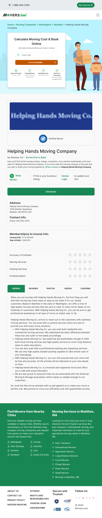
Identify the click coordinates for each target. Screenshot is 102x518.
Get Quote (51, 191)
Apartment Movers (64, 451)
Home (10, 24)
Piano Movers (62, 468)
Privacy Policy (16, 500)
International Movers (65, 447)
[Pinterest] (93, 498)
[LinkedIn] (90, 498)
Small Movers (62, 472)
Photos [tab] (51, 288)
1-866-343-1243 (20, 5)
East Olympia (17, 446)
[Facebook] (76, 498)
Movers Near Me (17, 504)
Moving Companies (26, 24)
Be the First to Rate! (36, 157)
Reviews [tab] (33, 288)
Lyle (35, 450)
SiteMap (35, 491)
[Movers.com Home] (14, 15)
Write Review (15, 177)
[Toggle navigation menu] (98, 15)
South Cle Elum (41, 454)
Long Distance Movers (66, 455)
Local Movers (62, 460)
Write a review (51, 167)
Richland (15, 454)
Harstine (37, 446)
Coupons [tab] (85, 288)
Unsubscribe (37, 507)
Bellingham (16, 442)
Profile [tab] (16, 288)
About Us (13, 491)
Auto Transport (63, 443)
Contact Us (14, 495)
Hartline (15, 450)
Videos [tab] (68, 288)
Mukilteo (58, 24)
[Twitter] (79, 498)
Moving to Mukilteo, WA (67, 477)
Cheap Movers (62, 464)
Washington (45, 24)
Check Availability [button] (35, 62)
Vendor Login (65, 177)
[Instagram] (86, 498)
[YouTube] (83, 498)
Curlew (37, 442)
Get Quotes (85, 5)
